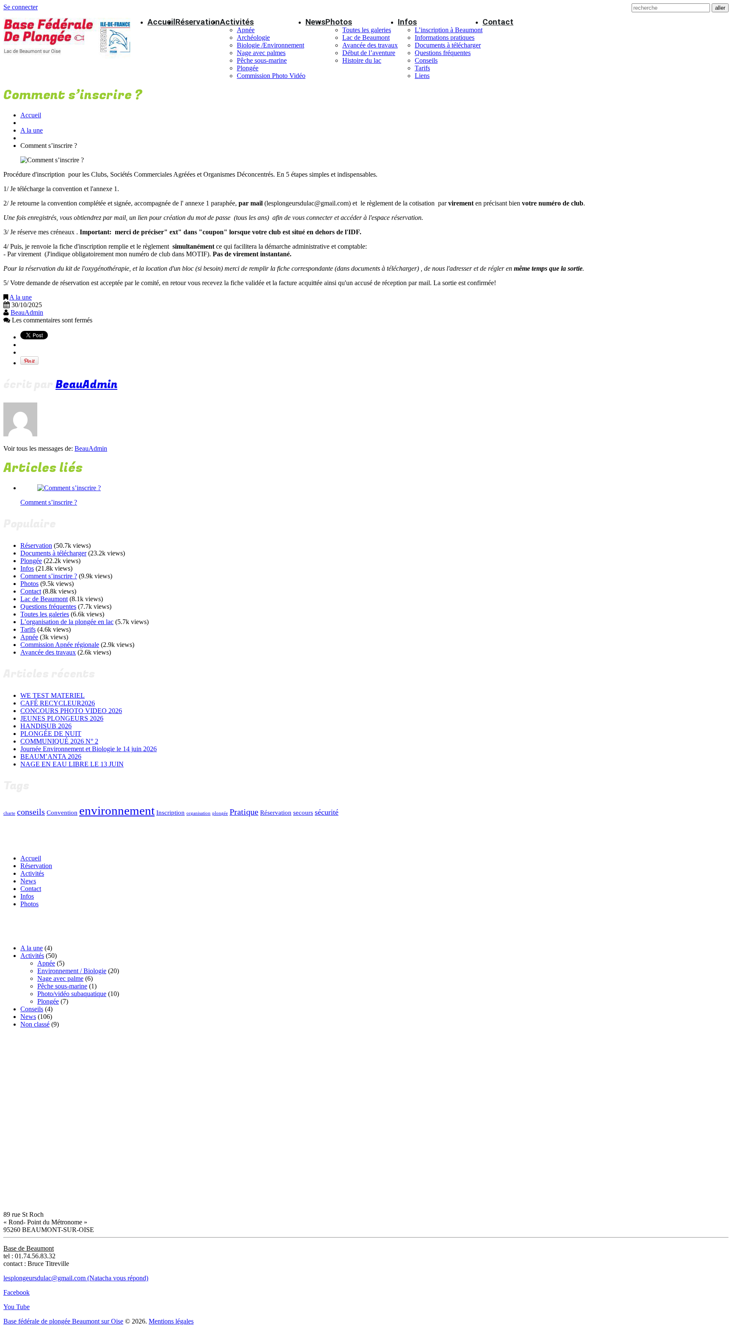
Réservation (197, 22)
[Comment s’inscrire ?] (69, 487)
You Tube (16, 1306)
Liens (422, 75)
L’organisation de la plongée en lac (67, 621)
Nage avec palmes (261, 52)
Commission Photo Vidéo (271, 75)
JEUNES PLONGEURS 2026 (61, 718)
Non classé (35, 1024)
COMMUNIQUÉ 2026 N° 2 (59, 741)
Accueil (161, 22)
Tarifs (422, 68)
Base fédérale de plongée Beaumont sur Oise (63, 1321)
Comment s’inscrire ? (48, 502)
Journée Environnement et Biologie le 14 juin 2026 (88, 748)
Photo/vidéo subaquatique (71, 993)
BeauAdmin (27, 312)
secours (303, 812)
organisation (198, 813)
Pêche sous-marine (262, 60)
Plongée (247, 68)
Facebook (16, 1292)
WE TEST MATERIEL (52, 695)
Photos (338, 22)
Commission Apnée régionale (59, 644)
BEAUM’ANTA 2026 (50, 756)
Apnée (246, 29)
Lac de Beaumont (366, 37)
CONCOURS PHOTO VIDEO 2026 (71, 710)
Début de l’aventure (368, 52)
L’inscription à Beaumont (448, 29)
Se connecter (20, 7)
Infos (407, 22)
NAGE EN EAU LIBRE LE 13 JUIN (72, 764)
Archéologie (253, 37)
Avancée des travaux (370, 45)
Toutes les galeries (366, 29)
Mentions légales (171, 1321)
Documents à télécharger (448, 45)
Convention (62, 812)
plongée (220, 813)
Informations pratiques (444, 37)
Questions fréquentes (443, 52)
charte (9, 813)
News (315, 22)
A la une (31, 130)
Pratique (244, 811)
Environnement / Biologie (71, 970)
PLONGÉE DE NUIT (50, 733)
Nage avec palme (60, 978)
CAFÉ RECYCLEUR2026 (57, 703)
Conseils (426, 60)
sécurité (326, 812)
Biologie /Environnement (270, 45)
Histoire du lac (361, 60)
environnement (117, 810)
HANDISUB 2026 (46, 726)
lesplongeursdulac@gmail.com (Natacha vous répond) (75, 1278)
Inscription (170, 812)
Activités (237, 22)
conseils (31, 811)
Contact (497, 22)
